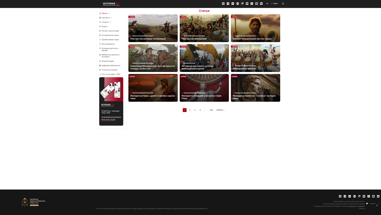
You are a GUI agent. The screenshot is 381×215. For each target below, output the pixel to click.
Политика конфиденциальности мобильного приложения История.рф (344, 204)
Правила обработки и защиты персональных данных (349, 201)
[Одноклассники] (252, 3)
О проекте (362, 208)
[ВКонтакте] (233, 3)
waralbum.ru (361, 206)
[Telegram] (228, 3)
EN (267, 3)
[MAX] (223, 3)
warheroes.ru (352, 206)
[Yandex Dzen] (256, 3)
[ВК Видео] (237, 3)
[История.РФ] (111, 4)
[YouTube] (247, 3)
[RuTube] (242, 3)
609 (211, 110)
